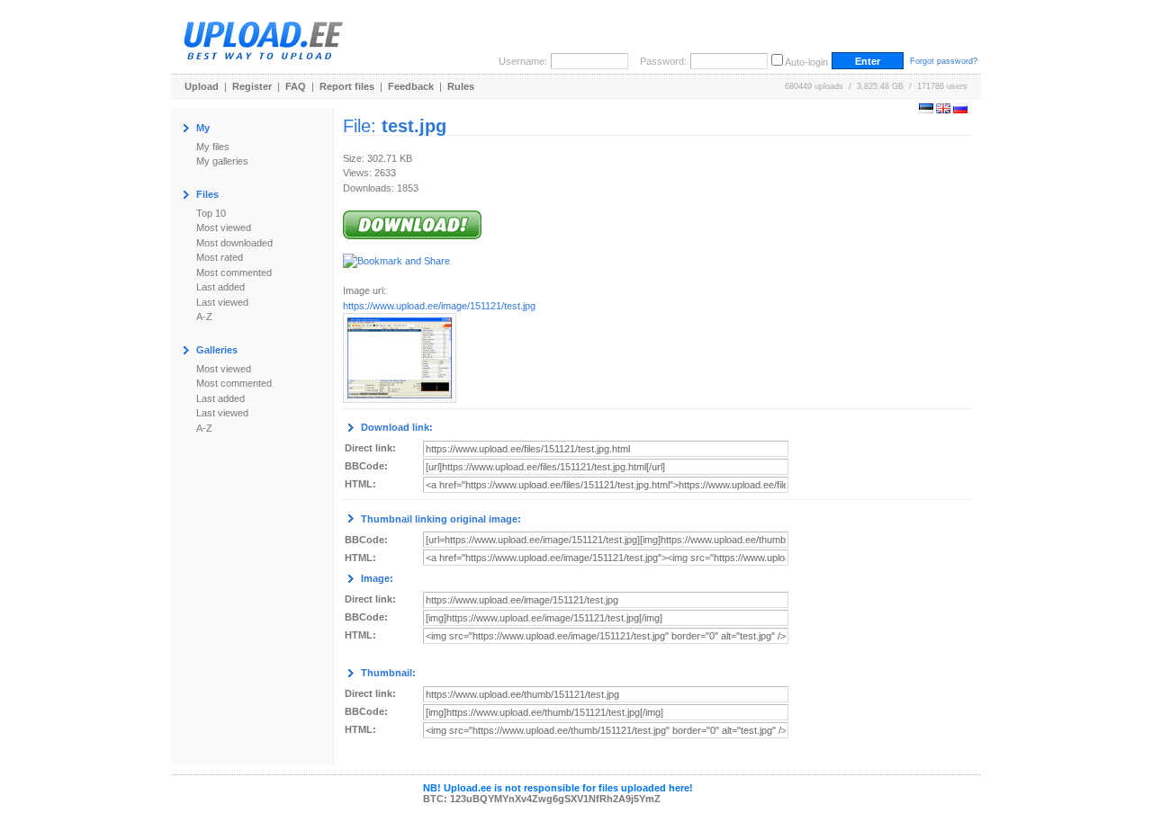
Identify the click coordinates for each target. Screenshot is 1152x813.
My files (213, 146)
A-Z (204, 316)
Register (252, 86)
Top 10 (211, 213)
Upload (201, 86)
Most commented (234, 272)
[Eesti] (926, 109)
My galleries (222, 161)
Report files (347, 86)
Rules (460, 86)
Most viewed (223, 227)
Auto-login (806, 62)
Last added (220, 286)
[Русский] (960, 109)
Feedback (411, 86)
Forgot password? (943, 61)
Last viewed (222, 302)
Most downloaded (234, 242)
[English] (943, 109)
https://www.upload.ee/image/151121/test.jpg (439, 305)
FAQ (295, 86)
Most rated (219, 257)
